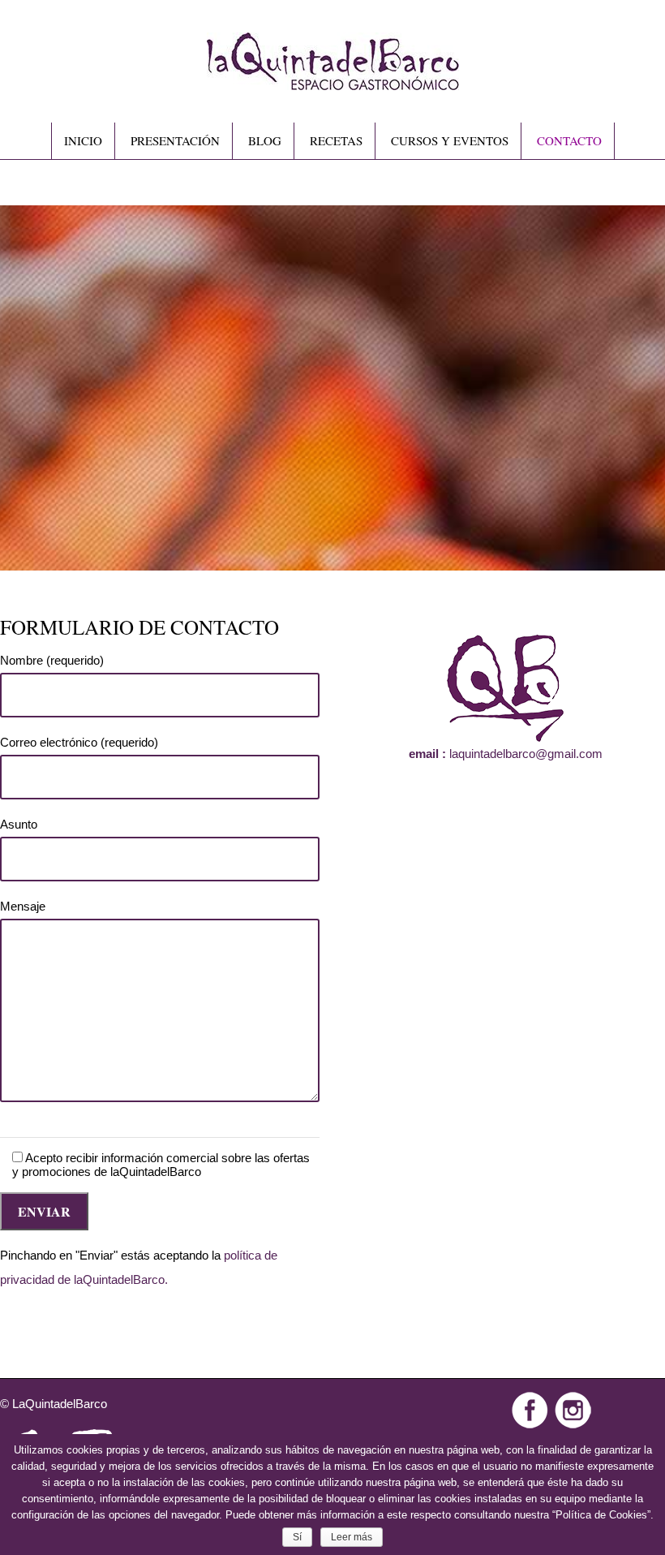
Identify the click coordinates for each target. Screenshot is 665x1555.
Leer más (351, 1537)
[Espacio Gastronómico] (333, 83)
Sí (297, 1537)
